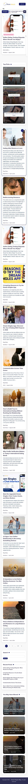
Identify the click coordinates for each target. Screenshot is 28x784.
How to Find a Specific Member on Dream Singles (14, 114)
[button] (22, 4)
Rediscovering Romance (11, 197)
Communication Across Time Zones (12, 682)
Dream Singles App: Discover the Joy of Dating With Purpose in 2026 (13, 328)
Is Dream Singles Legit (14, 75)
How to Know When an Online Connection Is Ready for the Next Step (13, 767)
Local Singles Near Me (14, 95)
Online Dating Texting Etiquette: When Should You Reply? (13, 668)
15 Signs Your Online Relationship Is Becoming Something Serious (12, 538)
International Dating (8, 34)
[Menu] (3, 8)
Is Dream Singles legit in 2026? (17, 11)
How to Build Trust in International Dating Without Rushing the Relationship (12, 411)
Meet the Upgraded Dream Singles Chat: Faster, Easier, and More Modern (12, 496)
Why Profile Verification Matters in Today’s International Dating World (13, 453)
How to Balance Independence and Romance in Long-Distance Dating (14, 623)
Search (5, 652)
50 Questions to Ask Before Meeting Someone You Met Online (12, 581)
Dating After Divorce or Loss (12, 148)
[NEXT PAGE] (21, 646)
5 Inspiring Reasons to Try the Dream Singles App (12, 673)
